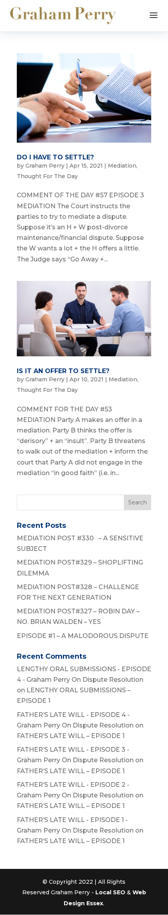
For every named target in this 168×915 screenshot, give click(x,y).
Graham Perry (44, 165)
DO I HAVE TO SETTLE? (55, 157)
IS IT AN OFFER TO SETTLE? (63, 371)
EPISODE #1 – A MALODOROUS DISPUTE (82, 636)
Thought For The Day (47, 176)
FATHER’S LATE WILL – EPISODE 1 (71, 736)
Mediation (122, 165)
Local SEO (110, 892)
